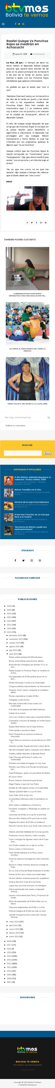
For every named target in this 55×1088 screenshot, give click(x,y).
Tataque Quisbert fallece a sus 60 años (25, 791)
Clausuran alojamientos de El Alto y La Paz (27, 907)
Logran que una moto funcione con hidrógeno (27, 885)
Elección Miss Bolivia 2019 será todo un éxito (28, 818)
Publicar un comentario (15, 425)
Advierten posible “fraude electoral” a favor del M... (30, 746)
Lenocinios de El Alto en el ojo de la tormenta (27, 815)
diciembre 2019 (16, 635)
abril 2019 (13, 925)
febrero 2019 (14, 933)
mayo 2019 (14, 922)
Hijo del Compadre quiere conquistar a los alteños (29, 750)
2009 (9, 975)
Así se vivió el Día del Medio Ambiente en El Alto (29, 871)
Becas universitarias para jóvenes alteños (26, 661)
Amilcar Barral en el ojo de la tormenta (25, 882)
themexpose (32, 1085)
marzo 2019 (14, 929)
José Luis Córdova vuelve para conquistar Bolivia (29, 717)
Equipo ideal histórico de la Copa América (26, 727)
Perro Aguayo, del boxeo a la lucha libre (27, 404)
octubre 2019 (15, 643)
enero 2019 (14, 936)
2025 (9, 610)
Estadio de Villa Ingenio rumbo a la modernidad (28, 788)
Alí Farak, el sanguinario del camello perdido (27, 350)
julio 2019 (13, 650)
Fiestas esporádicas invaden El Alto (24, 696)
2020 (9, 628)
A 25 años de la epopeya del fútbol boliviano (27, 709)
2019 (9, 632)
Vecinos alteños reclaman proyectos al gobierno (29, 878)
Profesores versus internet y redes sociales (27, 835)
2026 (9, 606)
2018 (9, 941)
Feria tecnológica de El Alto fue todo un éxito (27, 911)
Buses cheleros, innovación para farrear (25, 780)
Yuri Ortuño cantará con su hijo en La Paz (26, 845)
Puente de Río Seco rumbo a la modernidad (27, 874)
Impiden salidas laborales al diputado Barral (27, 753)
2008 (9, 978)
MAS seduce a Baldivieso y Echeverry (25, 805)
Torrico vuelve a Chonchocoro (21, 849)
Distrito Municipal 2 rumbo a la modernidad (27, 683)
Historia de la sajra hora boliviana (32, 502)
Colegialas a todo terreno (19, 700)
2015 (9, 952)
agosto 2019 (14, 646)
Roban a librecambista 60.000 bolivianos (26, 657)
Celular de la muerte (17, 713)
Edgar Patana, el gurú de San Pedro (24, 784)
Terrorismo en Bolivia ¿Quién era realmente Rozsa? (31, 528)
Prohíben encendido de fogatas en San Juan (27, 763)
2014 (9, 956)
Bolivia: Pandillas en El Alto (28, 489)
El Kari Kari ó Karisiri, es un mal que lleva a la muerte (32, 515)
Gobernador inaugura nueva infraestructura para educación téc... (27, 295)
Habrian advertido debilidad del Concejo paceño (28, 832)
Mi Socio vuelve (15, 777)
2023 (9, 617)
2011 (9, 967)
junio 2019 (13, 654)
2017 (9, 945)
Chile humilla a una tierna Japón (22, 730)
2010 (9, 971)
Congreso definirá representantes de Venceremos (29, 686)
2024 (9, 613)
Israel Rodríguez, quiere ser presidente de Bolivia (29, 773)
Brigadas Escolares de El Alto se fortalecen (27, 822)
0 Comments (39, 54)
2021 (9, 625)
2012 (9, 963)
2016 (9, 949)
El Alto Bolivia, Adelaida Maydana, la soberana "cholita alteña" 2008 (33, 478)
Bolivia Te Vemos (35, 1082)
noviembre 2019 (16, 639)
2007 (9, 982)
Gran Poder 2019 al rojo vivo (21, 795)
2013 (9, 960)
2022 (9, 621)
